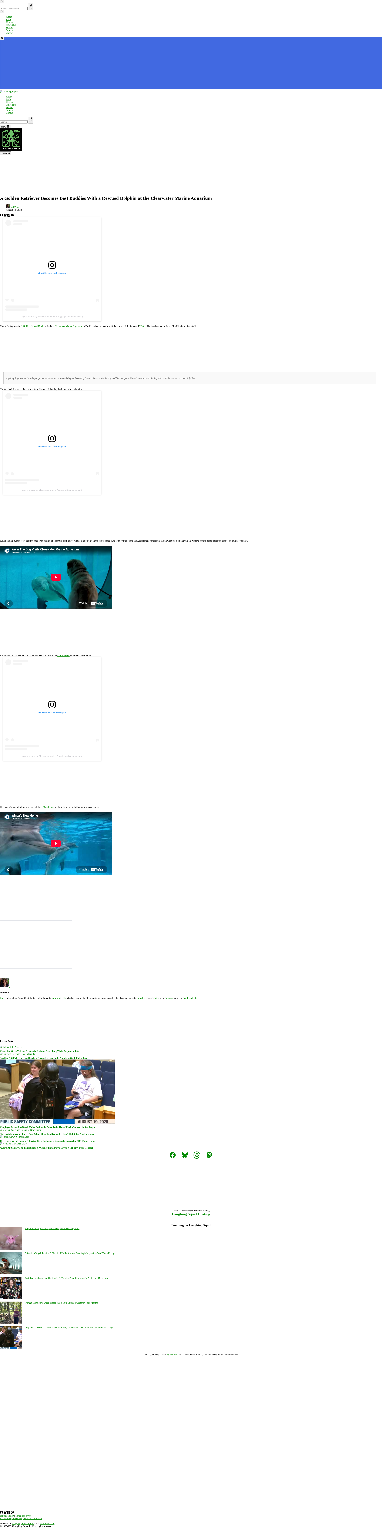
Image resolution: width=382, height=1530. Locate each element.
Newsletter (11, 104)
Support (9, 110)
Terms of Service (23, 1515)
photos (169, 998)
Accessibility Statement (11, 1518)
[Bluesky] (5, 216)
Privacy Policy (7, 1515)
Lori (2, 998)
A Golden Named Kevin (32, 326)
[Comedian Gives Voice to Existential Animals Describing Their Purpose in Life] (11, 1047)
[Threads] (9, 216)
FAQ (8, 99)
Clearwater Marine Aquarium (68, 326)
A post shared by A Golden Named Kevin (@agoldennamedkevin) (52, 316)
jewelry (141, 998)
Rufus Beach (63, 655)
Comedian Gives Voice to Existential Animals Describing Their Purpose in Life (39, 1051)
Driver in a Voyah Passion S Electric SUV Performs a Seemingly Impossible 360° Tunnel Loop (47, 1141)
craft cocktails (190, 998)
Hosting (9, 102)
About (9, 96)
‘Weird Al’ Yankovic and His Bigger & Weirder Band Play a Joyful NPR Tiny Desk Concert (46, 1148)
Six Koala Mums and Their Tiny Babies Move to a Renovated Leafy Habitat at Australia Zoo (47, 1134)
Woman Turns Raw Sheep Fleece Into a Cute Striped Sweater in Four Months (61, 1303)
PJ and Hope (49, 807)
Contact (9, 113)
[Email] (12, 216)
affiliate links (172, 1354)
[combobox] (14, 121)
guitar (156, 998)
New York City (58, 998)
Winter (142, 326)
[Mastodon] (12, 1513)
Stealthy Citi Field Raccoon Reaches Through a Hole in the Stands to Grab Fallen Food (44, 1058)
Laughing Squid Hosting (191, 1214)
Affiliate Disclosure (32, 1518)
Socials (9, 107)
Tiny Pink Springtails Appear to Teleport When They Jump (52, 1228)
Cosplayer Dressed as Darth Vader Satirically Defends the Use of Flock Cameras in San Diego (47, 1127)
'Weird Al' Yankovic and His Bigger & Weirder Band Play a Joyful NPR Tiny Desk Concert (68, 1278)
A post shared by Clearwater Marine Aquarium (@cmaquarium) (52, 490)
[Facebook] (2, 216)
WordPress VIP (47, 1523)
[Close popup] (2, 38)
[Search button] (30, 120)
